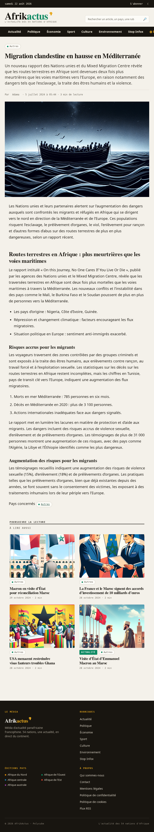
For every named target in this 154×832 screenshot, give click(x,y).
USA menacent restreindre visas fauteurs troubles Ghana (32, 660)
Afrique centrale (17, 780)
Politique (33, 32)
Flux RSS (85, 808)
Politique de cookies (93, 802)
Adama (15, 94)
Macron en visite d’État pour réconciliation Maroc (29, 590)
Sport (71, 32)
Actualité (14, 32)
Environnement (110, 32)
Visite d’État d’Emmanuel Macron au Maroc (99, 660)
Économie (54, 32)
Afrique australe (17, 785)
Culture (86, 32)
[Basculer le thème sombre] (148, 4)
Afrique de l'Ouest (54, 774)
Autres (14, 46)
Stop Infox (135, 32)
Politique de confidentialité (98, 795)
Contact (85, 782)
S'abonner (136, 3)
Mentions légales (91, 788)
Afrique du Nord (17, 774)
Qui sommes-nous (92, 775)
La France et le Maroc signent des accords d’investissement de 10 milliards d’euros (111, 590)
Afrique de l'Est (53, 780)
